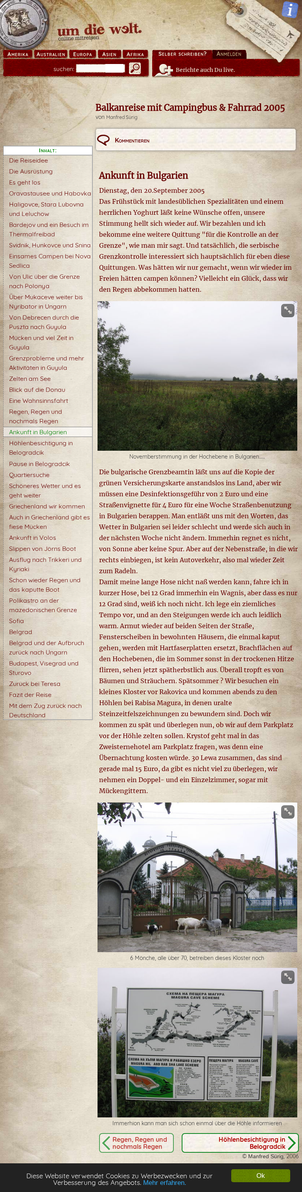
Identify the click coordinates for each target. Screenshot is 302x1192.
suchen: (63, 69)
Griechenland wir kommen (47, 506)
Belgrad (20, 632)
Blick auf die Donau (37, 389)
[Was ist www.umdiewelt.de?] (290, 9)
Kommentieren (132, 140)
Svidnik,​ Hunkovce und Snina (50, 245)
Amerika (17, 54)
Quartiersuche (29, 475)
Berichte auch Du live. (205, 69)
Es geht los (25, 182)
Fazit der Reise (30, 694)
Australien (51, 54)
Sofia (16, 621)
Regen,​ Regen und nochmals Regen (139, 1142)
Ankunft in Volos (32, 537)
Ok (260, 1175)
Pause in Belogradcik (39, 464)
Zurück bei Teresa (35, 683)
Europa (82, 54)
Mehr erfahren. (164, 1183)
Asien (109, 54)
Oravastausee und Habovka (50, 193)
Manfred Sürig (122, 117)
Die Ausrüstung (31, 171)
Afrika (135, 54)
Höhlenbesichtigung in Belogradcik (252, 1142)
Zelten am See (30, 378)
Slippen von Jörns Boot (42, 548)
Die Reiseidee (28, 160)
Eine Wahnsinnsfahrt (38, 400)
